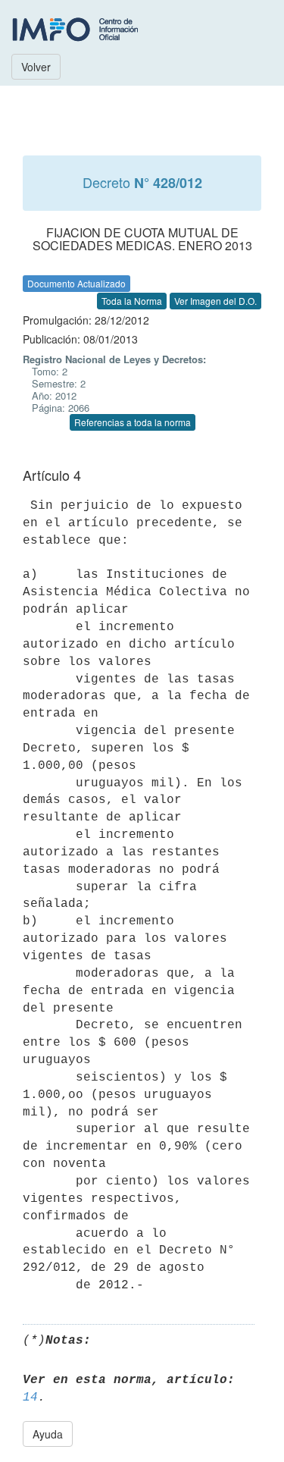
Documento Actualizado (76, 283)
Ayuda (48, 1434)
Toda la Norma (131, 300)
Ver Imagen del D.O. (215, 300)
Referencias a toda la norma (132, 422)
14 (30, 1397)
